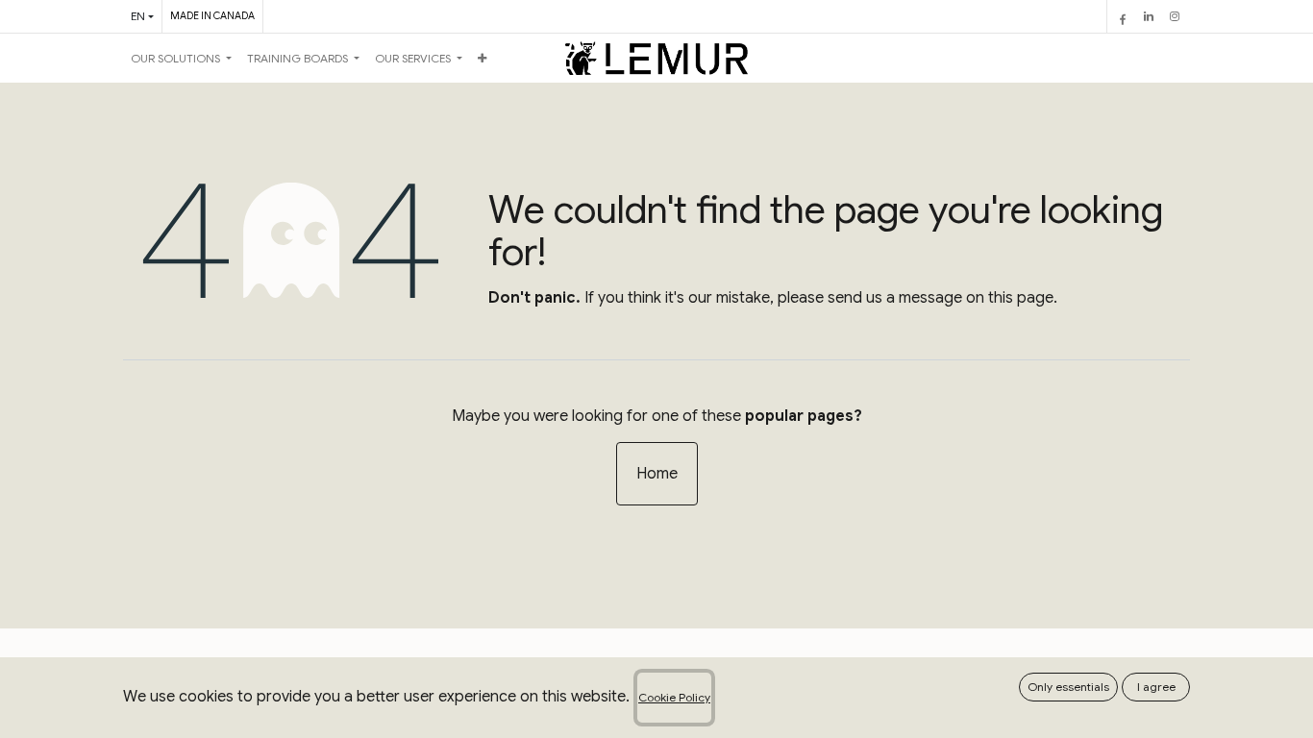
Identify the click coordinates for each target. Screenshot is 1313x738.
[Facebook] (1122, 16)
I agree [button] (1156, 686)
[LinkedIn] (1148, 16)
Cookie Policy (674, 697)
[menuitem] (181, 58)
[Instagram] (1174, 16)
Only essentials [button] (1068, 686)
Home (657, 473)
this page (1020, 298)
